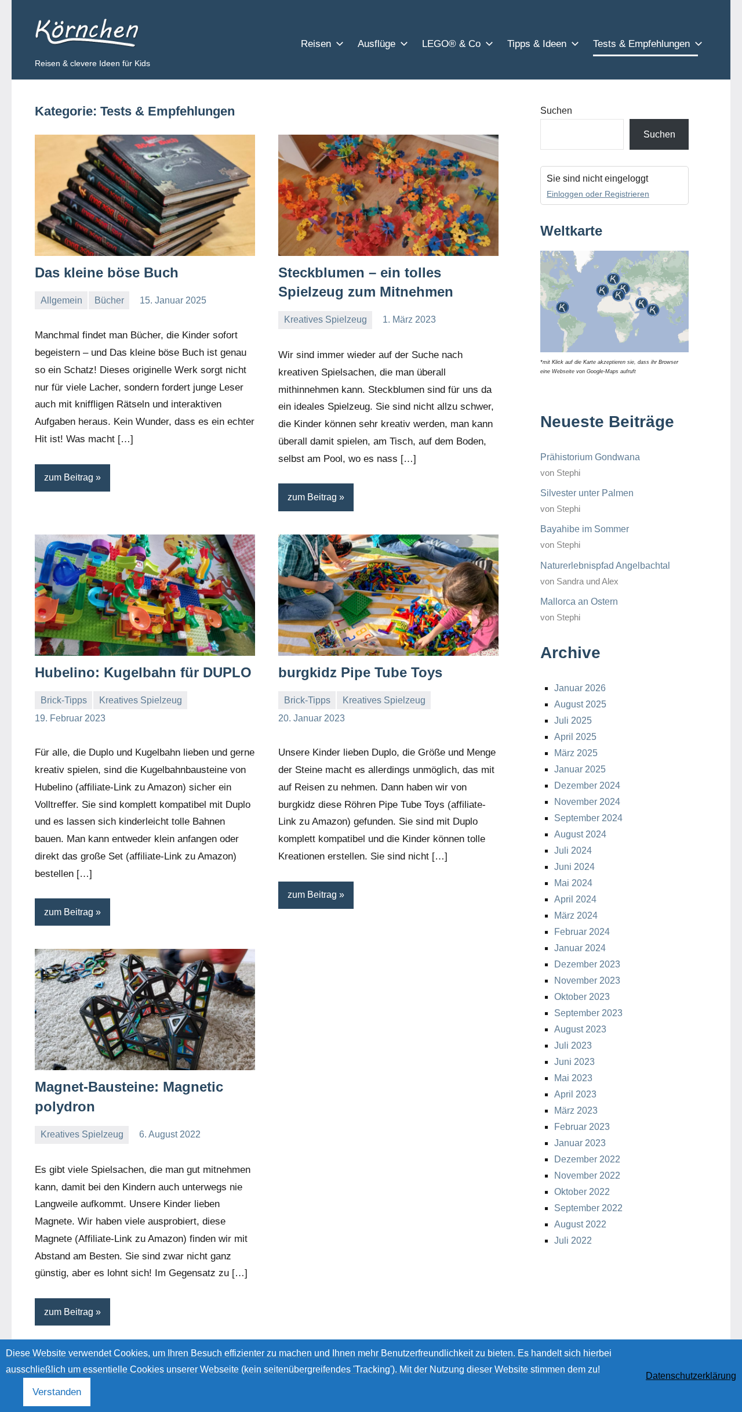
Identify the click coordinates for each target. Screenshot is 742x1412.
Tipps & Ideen (536, 43)
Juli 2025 (573, 720)
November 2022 (587, 1175)
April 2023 (575, 1094)
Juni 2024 (574, 867)
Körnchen (83, 33)
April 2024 (575, 899)
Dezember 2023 (587, 964)
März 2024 (576, 915)
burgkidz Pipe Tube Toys (360, 672)
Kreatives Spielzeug (325, 319)
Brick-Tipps (64, 700)
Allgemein (61, 300)
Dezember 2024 (587, 785)
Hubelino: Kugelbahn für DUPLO (143, 672)
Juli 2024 (573, 850)
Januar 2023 (580, 1143)
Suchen (556, 110)
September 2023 (588, 1013)
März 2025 (576, 753)
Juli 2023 (573, 1045)
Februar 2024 (582, 932)
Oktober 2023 (582, 997)
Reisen (316, 43)
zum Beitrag (68, 477)
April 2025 (575, 737)
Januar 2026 (580, 688)
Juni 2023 (574, 1062)
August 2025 (580, 704)
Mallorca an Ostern (579, 601)
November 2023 (587, 980)
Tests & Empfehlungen (641, 43)
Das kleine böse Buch (107, 272)
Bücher (109, 300)
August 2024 (580, 834)
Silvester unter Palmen (587, 493)
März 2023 (576, 1110)
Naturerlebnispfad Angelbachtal (605, 565)
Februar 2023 (582, 1127)
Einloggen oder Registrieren (598, 193)
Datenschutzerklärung (691, 1376)
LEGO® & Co (451, 43)
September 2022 (588, 1208)
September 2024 (588, 818)
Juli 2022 (573, 1240)
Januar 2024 (580, 948)
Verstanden (56, 1391)
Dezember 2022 (587, 1159)
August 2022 (580, 1224)
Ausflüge (376, 43)
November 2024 (587, 802)
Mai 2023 (573, 1078)
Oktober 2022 (582, 1192)
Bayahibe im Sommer (584, 529)
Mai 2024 (573, 883)
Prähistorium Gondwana (590, 457)
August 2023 (580, 1029)
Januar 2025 (580, 769)
